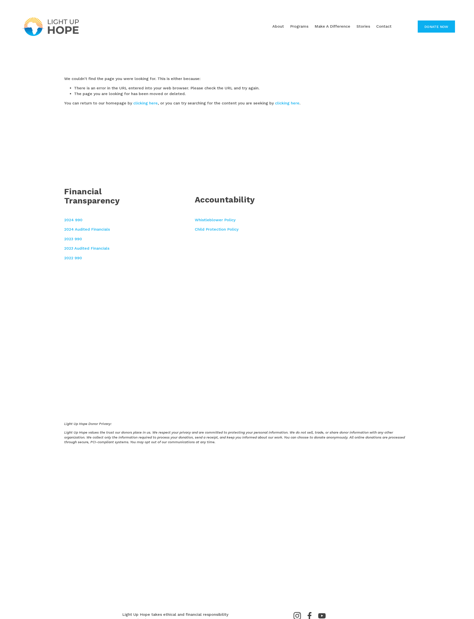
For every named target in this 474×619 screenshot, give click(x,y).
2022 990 (73, 258)
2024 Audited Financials (87, 229)
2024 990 (73, 220)
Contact (384, 26)
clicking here (145, 103)
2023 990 (73, 239)
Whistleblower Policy (215, 220)
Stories (363, 26)
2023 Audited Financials (86, 248)
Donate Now (436, 27)
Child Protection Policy (216, 229)
